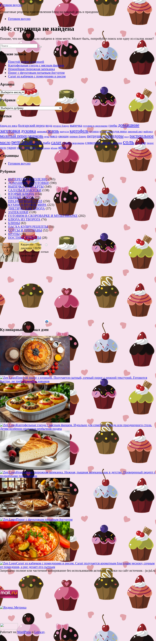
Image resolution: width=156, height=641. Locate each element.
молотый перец (13, 136)
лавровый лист (135, 131)
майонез (148, 131)
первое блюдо (77, 136)
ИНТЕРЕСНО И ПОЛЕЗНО (28, 179)
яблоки (54, 148)
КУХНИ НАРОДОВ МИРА (27, 205)
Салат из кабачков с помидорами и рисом (37, 76)
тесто (3, 147)
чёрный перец (43, 148)
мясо (53, 136)
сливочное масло (97, 143)
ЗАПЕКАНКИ (18, 212)
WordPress (24, 632)
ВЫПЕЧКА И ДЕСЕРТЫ (26, 186)
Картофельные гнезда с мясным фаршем (36, 65)
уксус (20, 147)
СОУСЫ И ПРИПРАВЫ (25, 230)
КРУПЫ (14, 234)
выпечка (76, 125)
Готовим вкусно (11, 5)
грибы (112, 125)
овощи (63, 136)
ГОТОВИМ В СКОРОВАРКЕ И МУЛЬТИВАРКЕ (43, 215)
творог (150, 143)
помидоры (114, 136)
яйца (62, 147)
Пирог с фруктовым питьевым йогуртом (36, 72)
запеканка (42, 131)
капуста (64, 131)
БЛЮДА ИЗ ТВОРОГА (24, 219)
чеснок (30, 147)
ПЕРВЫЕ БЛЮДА (21, 197)
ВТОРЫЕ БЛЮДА (21, 194)
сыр (143, 143)
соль (128, 142)
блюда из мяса (8, 125)
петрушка (95, 136)
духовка (28, 130)
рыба (46, 143)
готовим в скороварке (95, 125)
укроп (11, 148)
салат (56, 142)
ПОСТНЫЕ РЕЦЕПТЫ (24, 237)
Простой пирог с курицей (26, 61)
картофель (79, 131)
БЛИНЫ (14, 223)
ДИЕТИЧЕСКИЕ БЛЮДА (26, 208)
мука (46, 136)
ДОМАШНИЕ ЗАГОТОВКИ (28, 183)
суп (137, 142)
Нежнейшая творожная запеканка (31, 69)
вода (49, 125)
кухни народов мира (113, 131)
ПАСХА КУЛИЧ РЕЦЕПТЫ (28, 226)
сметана (116, 142)
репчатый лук (26, 142)
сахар (66, 143)
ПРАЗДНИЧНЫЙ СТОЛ (25, 201)
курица (94, 131)
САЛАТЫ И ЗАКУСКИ (24, 190)
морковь (35, 136)
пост (126, 136)
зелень (53, 130)
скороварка (78, 143)
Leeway (39, 632)
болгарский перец (31, 125)
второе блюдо (61, 125)
